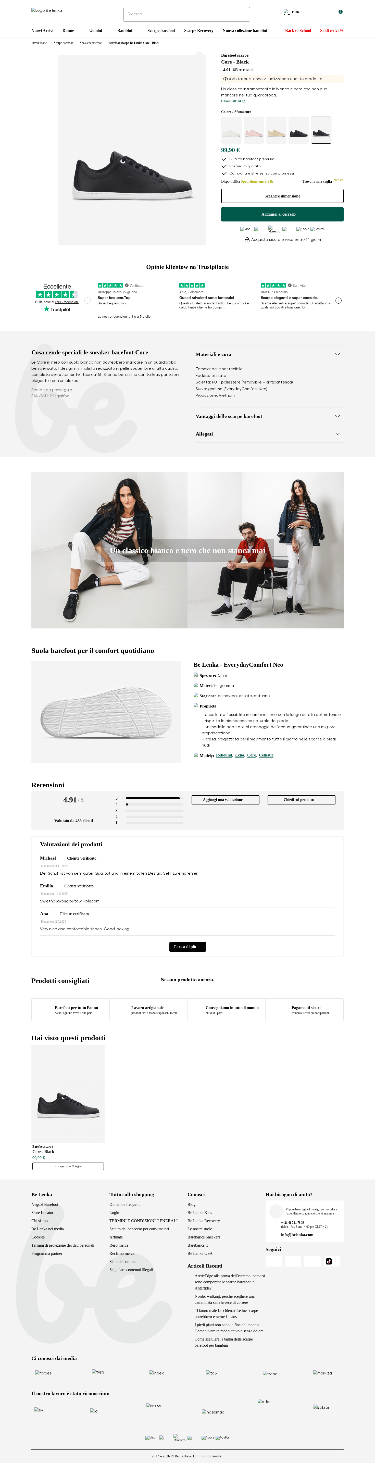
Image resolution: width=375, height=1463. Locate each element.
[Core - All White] (231, 130)
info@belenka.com (297, 1235)
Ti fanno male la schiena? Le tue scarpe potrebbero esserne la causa (226, 1313)
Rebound (224, 755)
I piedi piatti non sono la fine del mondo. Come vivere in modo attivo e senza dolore (229, 1328)
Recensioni (47, 785)
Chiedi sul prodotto (299, 800)
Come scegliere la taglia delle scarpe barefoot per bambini (224, 1342)
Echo (239, 755)
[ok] (243, 14)
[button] (270, 354)
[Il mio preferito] (314, 13)
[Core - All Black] (299, 130)
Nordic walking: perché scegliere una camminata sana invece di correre (225, 1299)
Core (251, 755)
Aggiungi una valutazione (223, 800)
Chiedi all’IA (231, 101)
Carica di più (184, 947)
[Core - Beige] (276, 130)
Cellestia (266, 755)
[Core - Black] (321, 130)
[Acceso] (326, 13)
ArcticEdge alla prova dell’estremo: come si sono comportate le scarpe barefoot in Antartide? (230, 1282)
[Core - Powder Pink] (254, 130)
